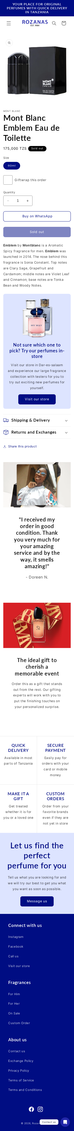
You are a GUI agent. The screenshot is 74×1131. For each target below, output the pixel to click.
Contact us (16, 1051)
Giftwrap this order (30, 180)
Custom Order (19, 1023)
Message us (37, 901)
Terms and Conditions (25, 1090)
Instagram (16, 937)
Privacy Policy (18, 1070)
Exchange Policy (20, 1061)
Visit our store (37, 399)
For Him (14, 994)
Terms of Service (21, 1080)
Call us (13, 956)
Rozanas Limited (42, 1123)
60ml (14, 167)
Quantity (9, 192)
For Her (14, 1003)
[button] (8, 23)
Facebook (15, 946)
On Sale (14, 1013)
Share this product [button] (22, 446)
